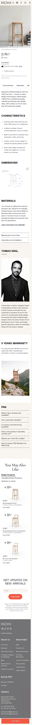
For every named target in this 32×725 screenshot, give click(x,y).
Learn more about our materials (13, 225)
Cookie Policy (20, 667)
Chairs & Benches (5, 49)
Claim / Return (21, 670)
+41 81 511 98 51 (10, 708)
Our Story (4, 644)
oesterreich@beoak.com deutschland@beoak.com (9, 713)
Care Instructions (7, 651)
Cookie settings (6, 633)
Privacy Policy (20, 663)
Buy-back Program (22, 651)
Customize (15, 721)
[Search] (13, 2)
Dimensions (20, 85)
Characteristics (8, 85)
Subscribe (15, 597)
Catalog (3, 685)
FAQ (17, 644)
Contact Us (20, 648)
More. (20, 66)
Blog (2, 660)
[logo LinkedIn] (10, 628)
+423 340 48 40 (8, 706)
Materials (4, 648)
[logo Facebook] (5, 628)
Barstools (14, 49)
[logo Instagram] (7, 628)
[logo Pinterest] (2, 628)
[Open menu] (29, 2)
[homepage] (6, 2)
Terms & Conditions (22, 660)
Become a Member (7, 682)
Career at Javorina (7, 669)
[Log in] (21, 2)
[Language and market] (17, 2)
